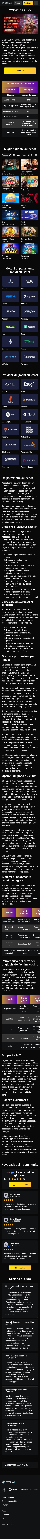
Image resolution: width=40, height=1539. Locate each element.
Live (14, 155)
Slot (32, 155)
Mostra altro (20, 1268)
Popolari (5, 155)
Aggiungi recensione (20, 1185)
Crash (23, 155)
